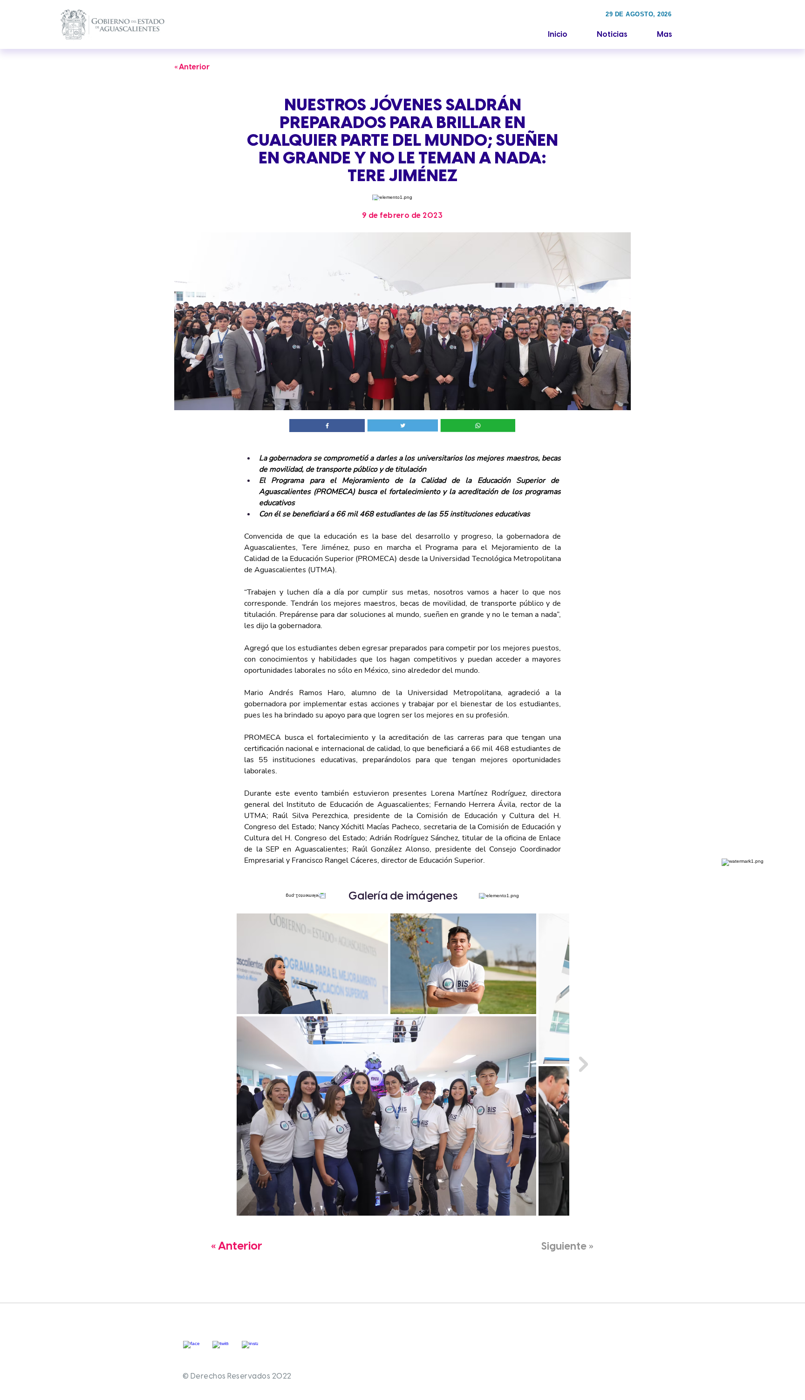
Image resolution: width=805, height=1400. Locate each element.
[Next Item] (583, 1064)
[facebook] (191, 1349)
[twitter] (220, 1349)
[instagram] (250, 1349)
